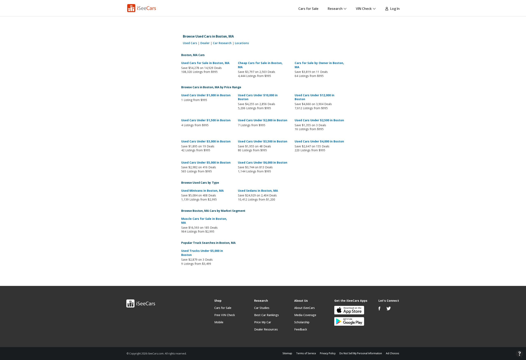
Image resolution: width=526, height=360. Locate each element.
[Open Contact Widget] (520, 354)
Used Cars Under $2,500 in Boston (319, 120)
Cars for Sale (308, 8)
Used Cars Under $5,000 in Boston (206, 162)
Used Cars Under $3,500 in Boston (262, 141)
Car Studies (261, 308)
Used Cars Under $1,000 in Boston (206, 95)
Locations (242, 43)
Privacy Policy (328, 353)
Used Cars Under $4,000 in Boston (319, 141)
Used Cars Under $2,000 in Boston (262, 120)
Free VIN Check (224, 315)
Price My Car (262, 322)
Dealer (205, 43)
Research (335, 8)
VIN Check (364, 8)
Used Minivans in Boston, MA (202, 191)
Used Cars (190, 43)
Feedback (300, 329)
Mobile (218, 322)
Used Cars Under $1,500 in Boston (206, 120)
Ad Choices (392, 353)
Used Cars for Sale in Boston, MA (205, 63)
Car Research (222, 43)
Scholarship (301, 322)
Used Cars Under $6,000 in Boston (262, 162)
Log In (394, 8)
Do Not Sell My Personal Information (360, 353)
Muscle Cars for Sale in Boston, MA (204, 221)
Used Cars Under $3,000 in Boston (206, 141)
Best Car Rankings (266, 315)
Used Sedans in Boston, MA (258, 191)
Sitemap (287, 353)
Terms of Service (306, 353)
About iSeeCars (304, 308)
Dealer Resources (266, 329)
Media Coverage (305, 315)
